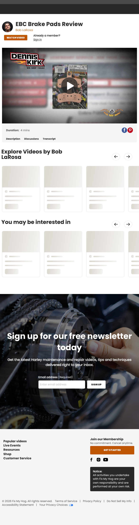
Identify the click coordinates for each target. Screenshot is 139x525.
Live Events (12, 445)
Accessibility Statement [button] (18, 505)
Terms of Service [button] (66, 501)
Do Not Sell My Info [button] (119, 501)
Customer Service (17, 458)
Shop (7, 454)
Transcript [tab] (49, 138)
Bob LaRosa (24, 30)
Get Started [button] (112, 450)
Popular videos (15, 441)
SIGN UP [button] (96, 384)
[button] (46, 38)
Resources (11, 450)
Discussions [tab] (31, 138)
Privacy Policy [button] (92, 501)
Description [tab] (13, 138)
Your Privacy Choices (53, 505)
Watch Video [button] (16, 37)
